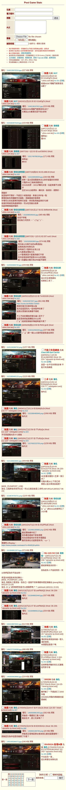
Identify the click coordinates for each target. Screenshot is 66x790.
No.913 (23, 593)
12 (22, 776)
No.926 (57, 133)
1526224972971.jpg (30, 301)
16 (19, 778)
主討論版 (12, 58)
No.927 (17, 154)
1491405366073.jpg (14, 742)
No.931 (57, 81)
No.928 (17, 174)
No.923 (26, 432)
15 (16, 778)
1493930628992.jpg (14, 677)
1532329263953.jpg (31, 241)
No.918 (44, 389)
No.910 (44, 662)
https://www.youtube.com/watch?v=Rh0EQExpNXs (21, 545)
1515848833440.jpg (35, 595)
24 (13, 783)
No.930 (17, 239)
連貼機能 (32, 40)
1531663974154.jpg (14, 123)
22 (22, 781)
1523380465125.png (14, 376)
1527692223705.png (35, 443)
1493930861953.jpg (35, 713)
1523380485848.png (35, 413)
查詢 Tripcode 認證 (40, 58)
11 (19, 776)
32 (22, 785)
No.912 (44, 563)
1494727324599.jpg (14, 649)
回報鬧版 (20, 58)
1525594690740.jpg (14, 265)
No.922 (17, 298)
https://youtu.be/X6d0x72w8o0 (28, 304)
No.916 (17, 527)
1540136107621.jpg (35, 106)
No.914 (23, 608)
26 (19, 783)
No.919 (25, 411)
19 (13, 781)
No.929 (17, 212)
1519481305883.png (35, 530)
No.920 (44, 362)
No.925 (17, 327)
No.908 (23, 728)
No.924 (26, 441)
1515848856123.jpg (35, 611)
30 (16, 785)
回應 (62, 81)
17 (22, 778)
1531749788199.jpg (35, 156)
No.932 (17, 104)
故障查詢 (52, 58)
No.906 (44, 689)
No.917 (44, 473)
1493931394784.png (35, 731)
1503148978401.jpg (14, 624)
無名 (15, 429)
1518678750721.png (14, 496)
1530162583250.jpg (35, 330)
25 (16, 783)
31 (19, 785)
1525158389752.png (14, 347)
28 (9, 785)
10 (16, 776)
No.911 (44, 636)
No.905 (44, 754)
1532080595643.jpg (30, 215)
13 (9, 778)
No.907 (14, 710)
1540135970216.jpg (14, 70)
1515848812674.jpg (14, 550)
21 (19, 781)
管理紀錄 (28, 58)
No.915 (57, 506)
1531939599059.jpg (35, 177)
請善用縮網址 (26, 53)
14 (13, 778)
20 (16, 781)
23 (9, 783)
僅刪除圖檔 (57, 775)
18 (9, 781)
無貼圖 (21, 40)
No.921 (57, 275)
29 (13, 785)
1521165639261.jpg (14, 461)
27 (22, 783)
